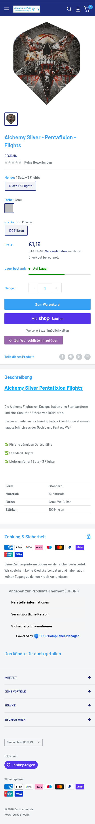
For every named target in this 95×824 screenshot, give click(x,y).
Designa (10, 156)
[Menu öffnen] (6, 9)
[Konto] (78, 9)
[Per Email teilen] (87, 356)
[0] (87, 9)
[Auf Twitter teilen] (79, 356)
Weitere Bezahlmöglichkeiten (47, 330)
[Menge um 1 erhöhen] (56, 288)
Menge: (9, 288)
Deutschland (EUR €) (20, 742)
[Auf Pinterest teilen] (71, 356)
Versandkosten (56, 251)
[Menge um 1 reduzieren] (33, 288)
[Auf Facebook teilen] (62, 356)
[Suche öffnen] (69, 9)
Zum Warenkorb (47, 304)
